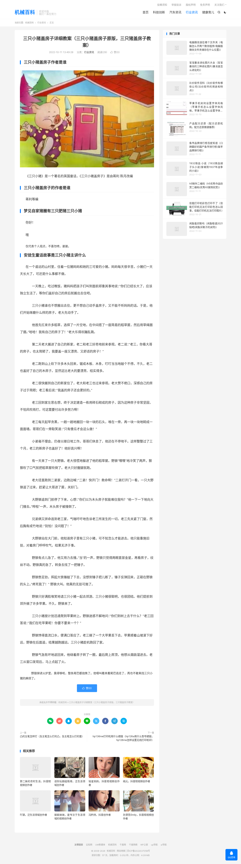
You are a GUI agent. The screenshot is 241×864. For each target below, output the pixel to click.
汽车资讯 (175, 12)
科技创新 (159, 12)
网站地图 (121, 851)
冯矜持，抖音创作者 (100, 814)
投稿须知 (162, 4)
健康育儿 (208, 12)
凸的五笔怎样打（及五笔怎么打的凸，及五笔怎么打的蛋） (52, 736)
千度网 (123, 844)
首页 (146, 12)
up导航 (154, 844)
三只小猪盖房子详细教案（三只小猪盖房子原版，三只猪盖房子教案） (102, 702)
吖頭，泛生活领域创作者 (33, 814)
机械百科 (25, 12)
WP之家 (144, 844)
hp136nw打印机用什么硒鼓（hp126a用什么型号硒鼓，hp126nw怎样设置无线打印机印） (123, 738)
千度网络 (133, 844)
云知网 (89, 844)
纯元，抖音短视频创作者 (136, 781)
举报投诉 (176, 4)
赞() (115, 52)
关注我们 (219, 4)
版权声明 (191, 4)
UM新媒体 (100, 844)
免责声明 (205, 4)
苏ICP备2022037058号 (138, 851)
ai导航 (164, 844)
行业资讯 (192, 12)
